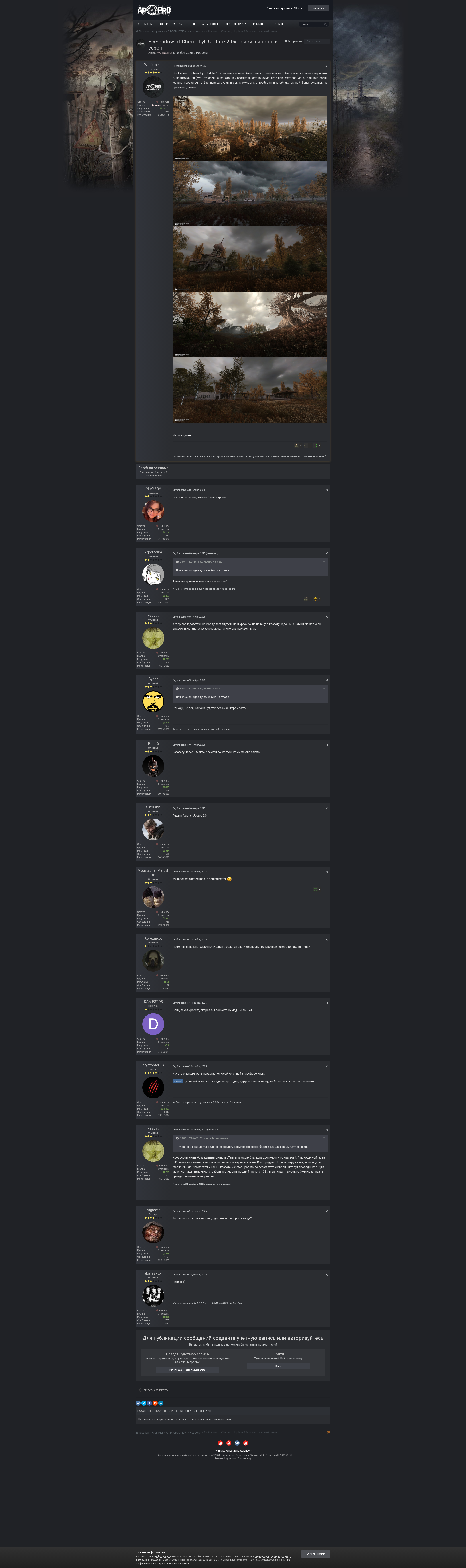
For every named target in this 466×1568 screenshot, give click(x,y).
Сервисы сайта (236, 24)
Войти (278, 1366)
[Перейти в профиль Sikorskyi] (153, 829)
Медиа (178, 24)
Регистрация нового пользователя (187, 1370)
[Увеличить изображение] (250, 128)
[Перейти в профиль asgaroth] (153, 1232)
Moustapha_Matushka (153, 872)
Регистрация (319, 8)
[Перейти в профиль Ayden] (153, 701)
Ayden (153, 679)
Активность (211, 24)
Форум (163, 24)
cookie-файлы (162, 1556)
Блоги (193, 24)
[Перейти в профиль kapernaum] (153, 574)
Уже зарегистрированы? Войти (285, 8)
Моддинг (260, 24)
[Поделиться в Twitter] (143, 1403)
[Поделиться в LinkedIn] (160, 1403)
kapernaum (153, 552)
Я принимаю (317, 1554)
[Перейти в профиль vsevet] (153, 638)
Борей (153, 743)
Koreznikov (153, 938)
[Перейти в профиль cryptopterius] (153, 1087)
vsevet (153, 615)
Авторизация (294, 41)
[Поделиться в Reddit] (155, 1403)
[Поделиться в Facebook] (149, 1403)
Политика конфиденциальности (233, 1450)
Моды (148, 24)
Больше (278, 24)
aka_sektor (153, 1273)
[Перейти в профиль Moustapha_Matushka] (153, 897)
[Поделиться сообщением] (326, 66)
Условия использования (175, 1563)
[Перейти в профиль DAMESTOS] (153, 1024)
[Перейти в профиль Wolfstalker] (141, 44)
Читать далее (182, 435)
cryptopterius (153, 1065)
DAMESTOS (153, 1001)
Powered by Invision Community (233, 1458)
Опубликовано (189, 66)
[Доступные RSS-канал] (328, 1433)
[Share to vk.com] (138, 1403)
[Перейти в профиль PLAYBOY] (153, 511)
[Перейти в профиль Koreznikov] (153, 961)
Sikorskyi (153, 807)
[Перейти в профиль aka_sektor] (153, 1296)
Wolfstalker (153, 65)
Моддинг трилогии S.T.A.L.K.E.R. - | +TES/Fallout (207, 1303)
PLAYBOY (153, 489)
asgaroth (153, 1210)
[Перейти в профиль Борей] (153, 766)
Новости (202, 52)
